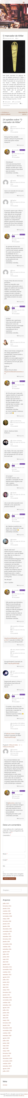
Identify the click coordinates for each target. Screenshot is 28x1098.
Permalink (15, 132)
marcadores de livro (12, 103)
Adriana (14, 126)
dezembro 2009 (7, 1058)
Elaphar (14, 200)
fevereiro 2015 (7, 939)
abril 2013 (5, 962)
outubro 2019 (6, 911)
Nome (5, 854)
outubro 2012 (7, 972)
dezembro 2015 (7, 929)
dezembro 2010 (7, 1028)
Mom (13, 270)
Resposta (21, 145)
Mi (17, 38)
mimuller (16, 791)
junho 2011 (6, 1012)
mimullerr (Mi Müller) (18, 723)
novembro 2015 (7, 931)
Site (4, 866)
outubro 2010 (6, 1033)
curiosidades (17, 102)
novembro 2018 (7, 916)
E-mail (5, 860)
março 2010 (6, 1051)
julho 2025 (6, 903)
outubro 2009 (7, 1063)
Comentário (7, 835)
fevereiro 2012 (7, 992)
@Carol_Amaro (10, 733)
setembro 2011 (7, 1005)
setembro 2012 (7, 974)
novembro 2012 (7, 969)
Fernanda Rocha (16, 421)
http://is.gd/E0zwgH (13, 663)
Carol (13, 671)
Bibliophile (8, 102)
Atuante (14, 539)
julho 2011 (6, 1010)
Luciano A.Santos (17, 440)
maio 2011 (6, 1015)
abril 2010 (5, 1048)
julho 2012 (6, 979)
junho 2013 (6, 957)
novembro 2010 (7, 1030)
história (5, 103)
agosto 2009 (6, 1068)
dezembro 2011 (7, 997)
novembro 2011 (7, 1000)
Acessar (5, 1085)
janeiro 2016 (6, 926)
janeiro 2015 (6, 941)
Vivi (13, 340)
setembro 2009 (7, 1066)
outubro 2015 (6, 934)
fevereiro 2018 (7, 921)
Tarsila (14, 180)
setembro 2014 (7, 949)
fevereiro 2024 (7, 906)
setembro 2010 (7, 1035)
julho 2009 (6, 1071)
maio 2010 (6, 1045)
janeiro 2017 (6, 923)
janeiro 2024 (6, 908)
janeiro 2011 (6, 1025)
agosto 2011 (6, 1007)
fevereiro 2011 (7, 1023)
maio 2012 (6, 984)
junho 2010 (6, 1043)
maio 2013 (6, 959)
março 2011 (6, 1020)
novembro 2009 (7, 1061)
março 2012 (6, 990)
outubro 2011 (6, 1002)
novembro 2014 (7, 944)
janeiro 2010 (6, 1056)
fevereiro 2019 (7, 913)
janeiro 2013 (6, 964)
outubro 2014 (6, 946)
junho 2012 (6, 982)
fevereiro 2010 (7, 1053)
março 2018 (6, 918)
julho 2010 (6, 1040)
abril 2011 (5, 1017)
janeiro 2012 (6, 995)
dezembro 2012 (7, 967)
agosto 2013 (6, 951)
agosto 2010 (6, 1038)
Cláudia (14, 492)
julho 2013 (6, 954)
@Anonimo (11, 803)
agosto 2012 (6, 977)
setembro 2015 (7, 936)
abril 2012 (6, 987)
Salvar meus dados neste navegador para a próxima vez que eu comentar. (13, 874)
